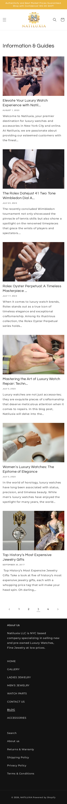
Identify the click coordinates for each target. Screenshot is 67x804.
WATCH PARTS (17, 693)
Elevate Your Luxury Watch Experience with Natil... (25, 103)
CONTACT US (16, 701)
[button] (4, 20)
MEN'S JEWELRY (18, 685)
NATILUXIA (26, 797)
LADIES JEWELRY (19, 677)
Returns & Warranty (20, 749)
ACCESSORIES (16, 717)
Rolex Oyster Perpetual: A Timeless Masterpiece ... (32, 288)
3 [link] (38, 609)
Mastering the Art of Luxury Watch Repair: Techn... (31, 381)
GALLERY (13, 669)
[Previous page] (9, 609)
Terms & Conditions (20, 773)
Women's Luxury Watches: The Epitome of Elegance (28, 469)
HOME (11, 661)
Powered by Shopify (44, 797)
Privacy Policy (16, 765)
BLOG (11, 709)
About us (13, 741)
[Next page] (58, 609)
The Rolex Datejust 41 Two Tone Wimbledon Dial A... (29, 196)
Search (12, 733)
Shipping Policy (18, 757)
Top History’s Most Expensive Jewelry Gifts (27, 557)
